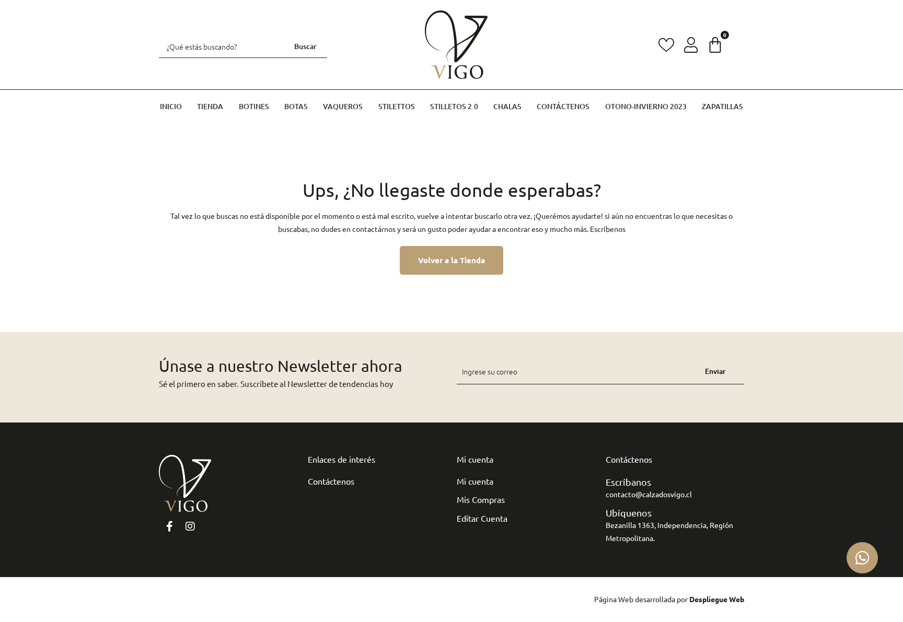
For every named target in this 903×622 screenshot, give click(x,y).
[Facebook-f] (169, 526)
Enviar (715, 371)
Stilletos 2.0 (454, 106)
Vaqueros (343, 106)
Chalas (507, 106)
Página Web (613, 599)
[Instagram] (190, 526)
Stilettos (396, 106)
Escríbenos (608, 228)
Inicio (171, 106)
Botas (296, 106)
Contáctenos (563, 106)
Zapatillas (722, 106)
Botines (254, 106)
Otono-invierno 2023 (646, 106)
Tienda (210, 106)
